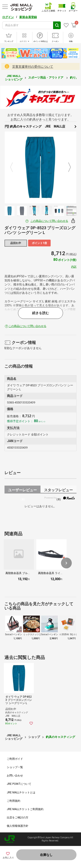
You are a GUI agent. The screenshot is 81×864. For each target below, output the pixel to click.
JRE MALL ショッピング (13, 77)
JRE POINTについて (19, 783)
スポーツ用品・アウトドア (46, 77)
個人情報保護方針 (17, 825)
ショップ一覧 (15, 767)
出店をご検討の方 (17, 817)
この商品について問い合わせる (49, 220)
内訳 (73, 266)
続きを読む (40, 313)
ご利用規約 (13, 800)
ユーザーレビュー (22, 490)
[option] (40, 167)
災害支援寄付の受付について (32, 66)
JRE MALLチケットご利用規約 (25, 809)
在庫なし (46, 855)
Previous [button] (14, 167)
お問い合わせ (15, 775)
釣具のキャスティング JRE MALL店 (37, 126)
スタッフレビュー (58, 490)
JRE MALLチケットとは (21, 792)
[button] (66, 563)
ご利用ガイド (15, 758)
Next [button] (66, 167)
